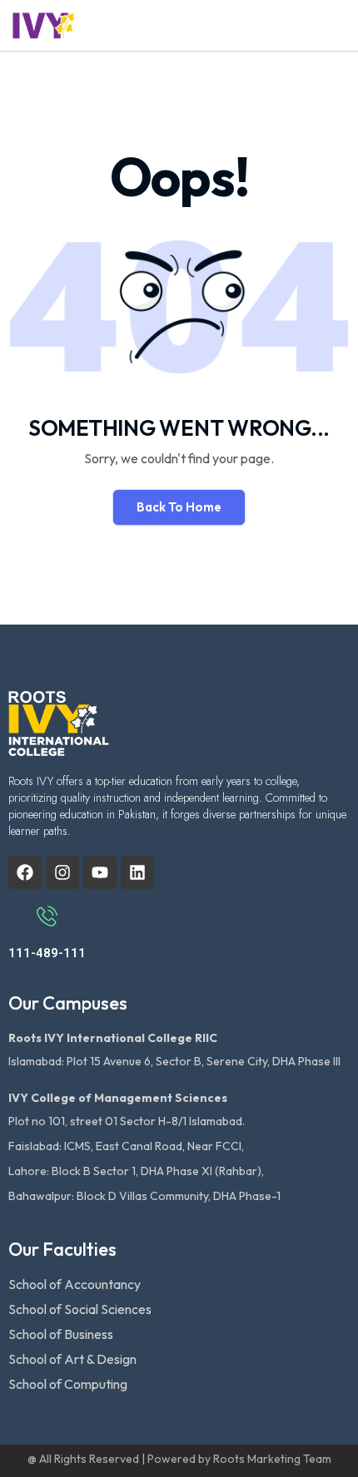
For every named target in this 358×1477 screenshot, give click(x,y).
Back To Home (179, 507)
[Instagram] (62, 872)
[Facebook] (25, 872)
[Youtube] (100, 872)
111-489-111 (47, 953)
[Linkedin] (137, 872)
